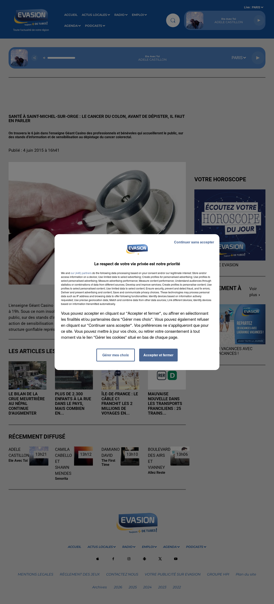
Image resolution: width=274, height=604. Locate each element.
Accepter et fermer (158, 354)
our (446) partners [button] (81, 273)
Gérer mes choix (115, 354)
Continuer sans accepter (194, 242)
